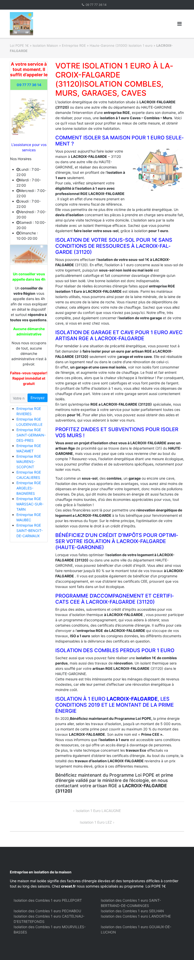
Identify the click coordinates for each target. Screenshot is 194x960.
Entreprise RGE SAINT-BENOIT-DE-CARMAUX (29, 530)
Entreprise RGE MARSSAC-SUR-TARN (29, 504)
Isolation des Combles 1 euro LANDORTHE (136, 916)
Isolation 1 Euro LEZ (96, 822)
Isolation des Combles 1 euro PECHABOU (47, 911)
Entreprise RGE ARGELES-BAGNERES (28, 488)
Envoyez (38, 398)
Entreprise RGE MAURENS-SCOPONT (28, 461)
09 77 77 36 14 (96, 5)
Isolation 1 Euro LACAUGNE (98, 810)
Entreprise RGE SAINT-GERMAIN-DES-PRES (31, 435)
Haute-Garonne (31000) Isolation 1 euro (121, 45)
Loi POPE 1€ (19, 45)
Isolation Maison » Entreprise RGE (59, 45)
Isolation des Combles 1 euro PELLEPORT (48, 900)
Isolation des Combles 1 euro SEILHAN (132, 911)
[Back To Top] (181, 948)
